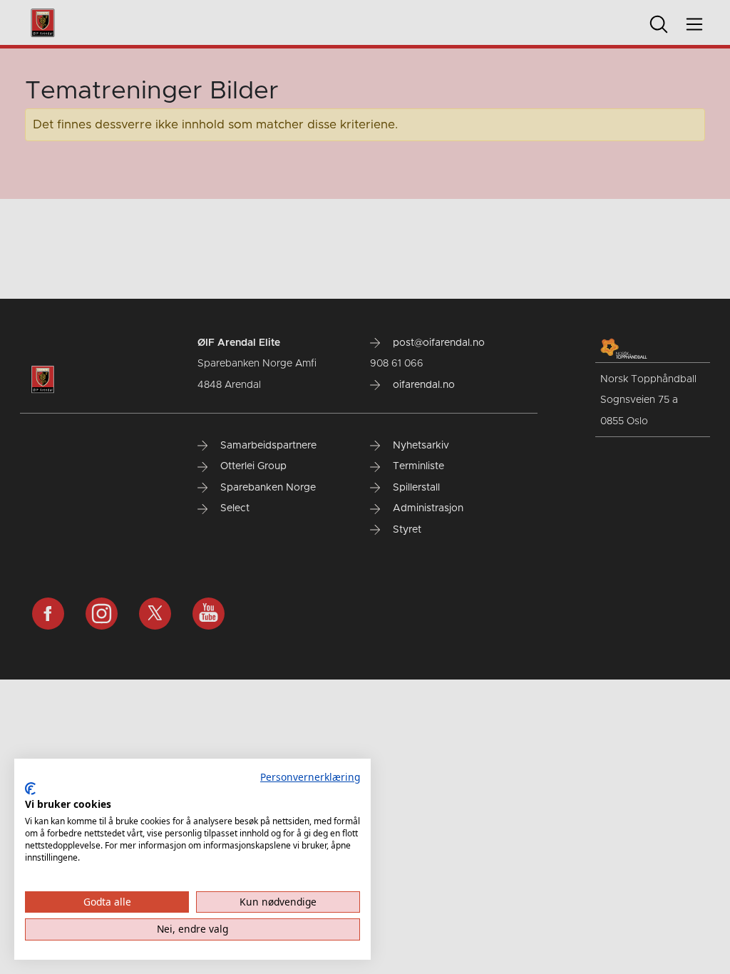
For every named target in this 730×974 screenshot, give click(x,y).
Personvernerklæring (310, 777)
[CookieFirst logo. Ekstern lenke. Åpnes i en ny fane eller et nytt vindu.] (30, 788)
